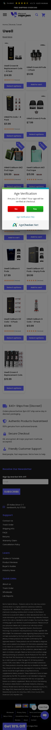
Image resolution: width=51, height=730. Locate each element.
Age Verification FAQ (25, 217)
